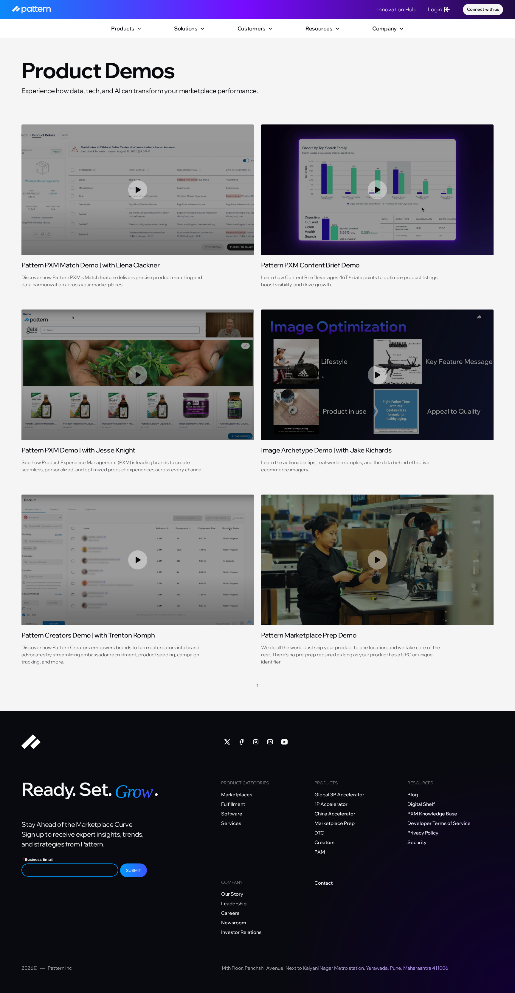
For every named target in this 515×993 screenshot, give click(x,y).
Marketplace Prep (334, 823)
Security (416, 842)
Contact (323, 883)
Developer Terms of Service (439, 823)
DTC (319, 833)
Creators (324, 842)
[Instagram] (256, 742)
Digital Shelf (421, 804)
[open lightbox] (137, 189)
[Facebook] (241, 742)
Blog (412, 795)
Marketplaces (236, 795)
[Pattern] (117, 741)
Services (231, 823)
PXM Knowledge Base (432, 814)
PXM (319, 852)
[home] (31, 9)
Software (231, 814)
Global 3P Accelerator (339, 795)
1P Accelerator (331, 804)
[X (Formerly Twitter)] (227, 742)
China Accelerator (334, 814)
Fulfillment (233, 804)
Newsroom (233, 923)
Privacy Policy (422, 833)
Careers (230, 913)
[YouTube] (284, 742)
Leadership (233, 903)
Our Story (232, 894)
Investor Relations (241, 932)
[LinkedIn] (270, 742)
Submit (133, 870)
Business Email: (38, 859)
